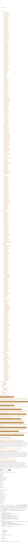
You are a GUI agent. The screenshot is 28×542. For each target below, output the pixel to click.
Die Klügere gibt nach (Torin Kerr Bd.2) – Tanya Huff (10, 419)
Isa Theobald (6, 236)
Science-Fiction (7, 508)
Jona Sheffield (6, 330)
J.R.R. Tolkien (6, 158)
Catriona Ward (6, 205)
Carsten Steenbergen (7, 150)
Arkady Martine (6, 304)
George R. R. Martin (7, 101)
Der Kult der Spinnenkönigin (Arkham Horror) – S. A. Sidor (12, 435)
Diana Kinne (6, 221)
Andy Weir (5, 344)
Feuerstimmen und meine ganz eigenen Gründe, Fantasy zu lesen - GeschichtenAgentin (13, 521)
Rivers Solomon (6, 147)
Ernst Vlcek (6, 338)
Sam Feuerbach (6, 44)
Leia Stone (5, 151)
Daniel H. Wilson (6, 349)
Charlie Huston (6, 189)
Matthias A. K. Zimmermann (8, 241)
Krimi (14, 507)
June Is (5, 76)
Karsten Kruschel (6, 294)
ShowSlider (14, 438)
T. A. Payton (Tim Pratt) (7, 317)
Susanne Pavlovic (6, 120)
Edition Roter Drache (3, 497)
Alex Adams (6, 177)
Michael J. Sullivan (7, 154)
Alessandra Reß (6, 128)
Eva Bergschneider (5, 387)
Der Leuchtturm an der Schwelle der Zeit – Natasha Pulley (12, 422)
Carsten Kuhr (5, 388)
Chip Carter (6, 258)
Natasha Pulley (6, 125)
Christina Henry (6, 69)
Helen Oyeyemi (6, 226)
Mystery (21, 507)
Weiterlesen (3, 447)
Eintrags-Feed (5, 530)
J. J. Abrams (6, 212)
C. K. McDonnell (6, 104)
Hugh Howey (6, 281)
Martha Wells (6, 346)
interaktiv (2, 381)
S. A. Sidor (5, 202)
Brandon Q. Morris (6, 308)
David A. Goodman (7, 275)
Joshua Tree (6, 336)
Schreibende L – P (5, 90)
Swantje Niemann (6, 111)
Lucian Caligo (6, 30)
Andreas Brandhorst (7, 253)
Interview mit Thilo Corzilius (8, 461)
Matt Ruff (5, 132)
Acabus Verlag (2, 490)
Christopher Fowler (7, 182)
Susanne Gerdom (6, 51)
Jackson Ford (6, 48)
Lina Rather (6, 322)
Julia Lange (5, 92)
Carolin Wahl (6, 164)
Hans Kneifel (6, 291)
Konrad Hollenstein (6, 188)
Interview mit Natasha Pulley (8, 451)
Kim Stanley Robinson (7, 325)
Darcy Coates (6, 179)
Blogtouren (4, 384)
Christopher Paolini (7, 119)
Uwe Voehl (5, 161)
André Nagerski (6, 309)
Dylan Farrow (6, 43)
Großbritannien (24, 506)
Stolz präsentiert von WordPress (5, 541)
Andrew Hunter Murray (7, 309)
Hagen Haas (6, 59)
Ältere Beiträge (2, 468)
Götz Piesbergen (5, 389)
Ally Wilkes (5, 207)
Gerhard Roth (6, 232)
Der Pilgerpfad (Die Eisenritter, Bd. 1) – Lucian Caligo (11, 409)
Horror (2, 175)
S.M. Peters (6, 369)
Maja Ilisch (5, 75)
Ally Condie (5, 263)
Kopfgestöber (2, 481)
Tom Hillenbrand (6, 280)
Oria (13, 541)
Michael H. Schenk (7, 199)
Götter (1, 507)
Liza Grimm (6, 57)
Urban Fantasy (2, 510)
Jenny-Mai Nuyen (6, 114)
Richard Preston (6, 231)
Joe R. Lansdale (6, 191)
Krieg (12, 507)
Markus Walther (6, 166)
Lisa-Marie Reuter (6, 324)
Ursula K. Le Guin (6, 277)
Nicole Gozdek (6, 54)
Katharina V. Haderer (7, 60)
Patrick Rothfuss (6, 130)
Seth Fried (5, 272)
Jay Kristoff (5, 88)
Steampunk (3, 352)
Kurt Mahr (5, 302)
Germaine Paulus (6, 195)
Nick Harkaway (6, 218)
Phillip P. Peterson (6, 367)
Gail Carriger (6, 355)
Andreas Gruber (6, 186)
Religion (2, 508)
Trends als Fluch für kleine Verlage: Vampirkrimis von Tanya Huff (10, 524)
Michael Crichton (6, 264)
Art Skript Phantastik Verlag (4, 494)
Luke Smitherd (6, 331)
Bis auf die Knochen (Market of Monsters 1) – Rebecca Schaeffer (13, 427)
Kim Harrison (6, 63)
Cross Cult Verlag (2, 495)
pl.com (2, 386)
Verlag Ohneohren (2, 500)
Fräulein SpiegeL (6, 148)
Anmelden (4, 529)
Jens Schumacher (6, 141)
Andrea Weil (6, 168)
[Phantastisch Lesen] (4, 7)
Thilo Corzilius (6, 36)
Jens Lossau (6, 96)
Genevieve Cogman (7, 356)
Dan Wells (5, 206)
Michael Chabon (6, 213)
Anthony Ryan (6, 133)
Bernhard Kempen (6, 288)
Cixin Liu (5, 298)
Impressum (2, 536)
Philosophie (26, 507)
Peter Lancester (6, 91)
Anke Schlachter (6, 137)
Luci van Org (6, 117)
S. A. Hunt (5, 74)
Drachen (1, 506)
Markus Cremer (6, 357)
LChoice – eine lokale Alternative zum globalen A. (14, 523)
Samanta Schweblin (7, 233)
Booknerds (1, 474)
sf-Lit (0, 486)
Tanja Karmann (6, 84)
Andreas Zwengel (6, 242)
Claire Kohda (6, 222)
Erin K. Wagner (6, 341)
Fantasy (2, 11)
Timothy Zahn (6, 350)
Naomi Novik (6, 113)
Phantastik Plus (3, 210)
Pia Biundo (5, 250)
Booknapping (2, 473)
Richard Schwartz (6, 142)
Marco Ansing (6, 354)
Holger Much (6, 108)
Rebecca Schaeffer (7, 136)
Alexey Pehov (6, 121)
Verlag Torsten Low (2, 498)
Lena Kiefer (5, 86)
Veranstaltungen (5, 383)
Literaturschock (2, 484)
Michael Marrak (6, 100)
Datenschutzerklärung (6, 393)
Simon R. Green (6, 56)
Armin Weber (6, 342)
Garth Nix (5, 112)
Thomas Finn (6, 45)
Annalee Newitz (6, 310)
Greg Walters (6, 165)
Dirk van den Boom (7, 252)
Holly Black (5, 24)
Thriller (25, 508)
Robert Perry (6, 315)
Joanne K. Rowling (6, 131)
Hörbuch (10, 507)
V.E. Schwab (6, 141)
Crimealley (1, 476)
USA (6, 510)
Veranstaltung (8, 510)
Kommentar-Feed (5, 531)
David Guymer (6, 58)
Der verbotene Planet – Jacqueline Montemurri (9, 431)
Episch (9, 506)
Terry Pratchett (6, 123)
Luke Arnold (6, 18)
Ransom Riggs (6, 129)
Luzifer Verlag (2, 499)
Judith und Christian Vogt (7, 163)
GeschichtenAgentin (2, 479)
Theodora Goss (6, 53)
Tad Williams (6, 348)
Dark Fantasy (18, 505)
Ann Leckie (5, 296)
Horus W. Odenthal (7, 115)
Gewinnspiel (19, 506)
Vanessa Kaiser (6, 82)
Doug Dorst (5, 214)
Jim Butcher (6, 28)
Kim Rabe (5, 126)
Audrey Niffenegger (7, 225)
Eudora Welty (6, 239)
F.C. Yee (5, 174)
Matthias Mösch (6, 364)
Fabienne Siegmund (7, 144)
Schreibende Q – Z (5, 197)
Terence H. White (6, 171)
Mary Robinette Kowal (7, 293)
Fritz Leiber (5, 93)
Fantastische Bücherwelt (3, 478)
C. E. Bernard (6, 22)
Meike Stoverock (6, 152)
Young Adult (22, 510)
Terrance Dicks (6, 268)
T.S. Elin (5, 40)
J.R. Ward (5, 167)
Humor (8, 507)
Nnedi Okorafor (6, 312)
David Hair (5, 61)
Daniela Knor (6, 87)
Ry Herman (5, 70)
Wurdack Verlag (2, 502)
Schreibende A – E (5, 176)
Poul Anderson (6, 15)
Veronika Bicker (6, 23)
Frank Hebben (6, 279)
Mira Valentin (6, 160)
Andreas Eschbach (7, 269)
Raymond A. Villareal (7, 204)
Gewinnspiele (5, 385)
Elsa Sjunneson (6, 146)
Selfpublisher (12, 508)
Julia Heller (5, 66)
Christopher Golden (7, 184)
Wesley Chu (6, 33)
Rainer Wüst (6, 173)
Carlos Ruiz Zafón (6, 209)
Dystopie (3, 506)
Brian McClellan (6, 103)
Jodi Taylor (5, 156)
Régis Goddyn (6, 52)
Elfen (7, 506)
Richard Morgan (6, 307)
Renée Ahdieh (6, 13)
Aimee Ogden (6, 116)
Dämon (6, 506)
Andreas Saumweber (7, 135)
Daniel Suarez (6, 334)
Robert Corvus (6, 35)
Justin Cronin (6, 265)
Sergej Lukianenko (6, 97)
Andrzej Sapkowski (7, 134)
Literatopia (1, 483)
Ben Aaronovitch (6, 12)
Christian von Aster (7, 19)
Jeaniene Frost (6, 49)
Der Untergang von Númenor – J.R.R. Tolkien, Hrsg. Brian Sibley (13, 414)
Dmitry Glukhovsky (7, 274)
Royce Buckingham (7, 27)
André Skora (6, 375)
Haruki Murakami (6, 225)
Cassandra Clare (6, 34)
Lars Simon (5, 145)
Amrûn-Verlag (2, 493)
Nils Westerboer (6, 347)
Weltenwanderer (2, 487)
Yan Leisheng (6, 94)
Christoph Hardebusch (7, 62)
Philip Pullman (6, 371)
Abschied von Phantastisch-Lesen (7, 397)
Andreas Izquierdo (6, 79)
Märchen (23, 507)
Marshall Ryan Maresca (7, 99)
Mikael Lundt (6, 98)
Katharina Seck (6, 143)
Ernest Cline (6, 261)
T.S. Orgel (5, 118)
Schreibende (3, 385)
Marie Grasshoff (6, 273)
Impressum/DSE (3, 392)
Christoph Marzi (6, 102)
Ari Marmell (6, 192)
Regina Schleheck (6, 138)
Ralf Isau (5, 77)
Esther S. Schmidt (6, 139)
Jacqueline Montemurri (7, 306)
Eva (9, 438)
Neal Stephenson (6, 235)
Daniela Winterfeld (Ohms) (8, 172)
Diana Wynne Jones (7, 285)
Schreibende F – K (5, 42)
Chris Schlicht (6, 374)
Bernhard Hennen (6, 68)
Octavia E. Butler (6, 256)
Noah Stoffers (6, 377)
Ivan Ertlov (5, 41)
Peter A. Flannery (6, 46)
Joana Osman (6, 228)
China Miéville (6, 107)
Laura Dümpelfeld (6, 37)
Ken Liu (5, 95)
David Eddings (6, 38)
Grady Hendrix (6, 67)
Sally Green (6, 55)
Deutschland (24, 505)
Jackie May (6, 103)
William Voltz (6, 340)
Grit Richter (6, 373)
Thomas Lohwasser (7, 300)
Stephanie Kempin (6, 85)
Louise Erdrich (6, 216)
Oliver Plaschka (6, 122)
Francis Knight (6, 292)
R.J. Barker (6, 21)
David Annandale (6, 17)
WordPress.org (5, 531)
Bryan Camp (6, 31)
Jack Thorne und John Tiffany (8, 157)
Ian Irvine (5, 78)
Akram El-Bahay (6, 39)
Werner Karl (6, 83)
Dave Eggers (6, 215)
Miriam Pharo (6, 229)
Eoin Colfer (5, 262)
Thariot (5, 335)
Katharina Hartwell (6, 64)
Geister (16, 506)
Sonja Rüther (6, 198)
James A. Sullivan (6, 153)
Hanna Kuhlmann (6, 89)
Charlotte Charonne (7, 32)
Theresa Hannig (6, 278)
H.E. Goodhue (6, 185)
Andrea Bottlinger (6, 25)
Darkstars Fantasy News (3, 477)
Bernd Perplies (6, 368)
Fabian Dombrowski (7, 358)
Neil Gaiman (6, 50)
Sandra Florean (6, 47)
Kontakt (2, 391)
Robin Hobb (6, 72)
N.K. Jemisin (6, 80)
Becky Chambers (6, 259)
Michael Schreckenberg (7, 201)
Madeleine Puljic (6, 124)
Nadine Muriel (6, 110)
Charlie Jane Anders (7, 14)
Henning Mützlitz (6, 109)
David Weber (6, 343)
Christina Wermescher (7, 170)
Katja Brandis (6, 26)
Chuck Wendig (6, 169)
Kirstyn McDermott (7, 193)
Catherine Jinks (6, 81)
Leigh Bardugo (6, 20)
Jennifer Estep (6, 42)
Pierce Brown (6, 255)
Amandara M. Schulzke (7, 140)
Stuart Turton (6, 237)
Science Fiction (3, 243)
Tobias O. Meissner (7, 105)
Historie (3, 507)
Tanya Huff (5, 73)
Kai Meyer (5, 106)
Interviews (4, 382)
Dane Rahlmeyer (6, 127)
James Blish (6, 251)
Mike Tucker (6, 337)
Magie (18, 507)
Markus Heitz (6, 65)
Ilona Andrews (6, 16)
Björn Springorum (6, 149)
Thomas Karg (6, 287)
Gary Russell (6, 327)
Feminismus (14, 506)
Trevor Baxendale (6, 248)
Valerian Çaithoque (6, 29)
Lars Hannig (6, 360)
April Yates (5, 208)
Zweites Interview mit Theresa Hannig (11, 441)
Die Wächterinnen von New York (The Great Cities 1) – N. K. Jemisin (14, 401)
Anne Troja (5, 159)
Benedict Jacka (6, 80)
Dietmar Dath (6, 267)
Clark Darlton (6, 266)
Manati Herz (6, 71)
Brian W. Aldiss (6, 245)
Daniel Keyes (6, 289)
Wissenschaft (18, 510)
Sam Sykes (6, 155)
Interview (11, 438)
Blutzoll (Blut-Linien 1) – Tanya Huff (7, 405)
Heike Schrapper (6, 200)
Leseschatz (1, 482)
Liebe (16, 507)
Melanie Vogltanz (6, 162)
